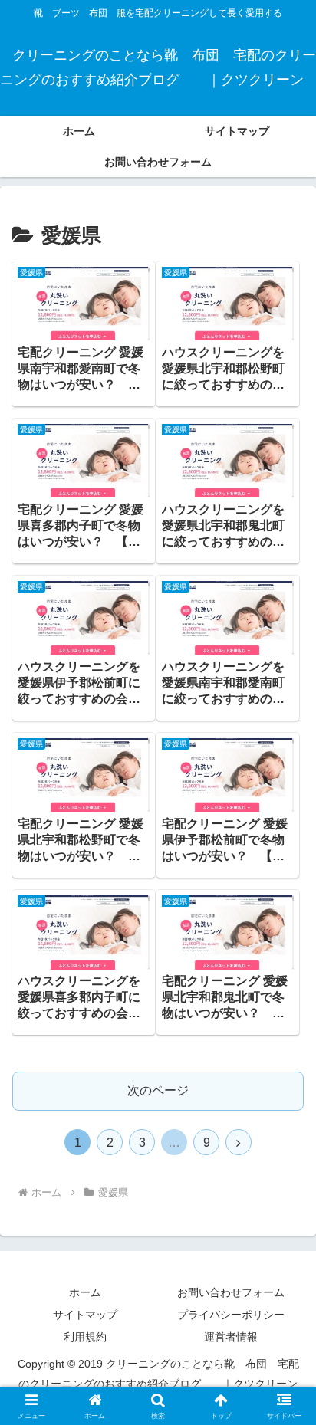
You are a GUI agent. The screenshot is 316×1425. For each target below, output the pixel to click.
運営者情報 (231, 1337)
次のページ (158, 1090)
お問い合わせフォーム (231, 1292)
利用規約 (85, 1337)
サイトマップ (85, 1314)
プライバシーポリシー (231, 1314)
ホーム (85, 1292)
